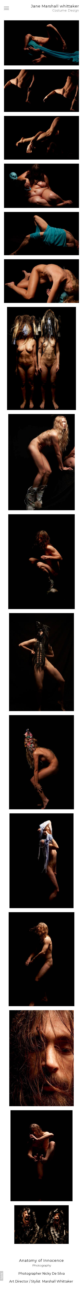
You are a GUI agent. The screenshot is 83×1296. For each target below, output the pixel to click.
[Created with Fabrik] (1, 1276)
